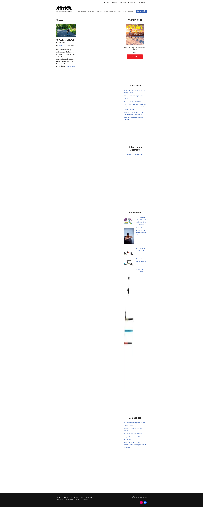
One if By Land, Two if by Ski (133, 101)
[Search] (104, 2)
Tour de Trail (131, 2)
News (124, 11)
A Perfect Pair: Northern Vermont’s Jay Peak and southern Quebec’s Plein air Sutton (135, 107)
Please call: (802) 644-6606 (135, 154)
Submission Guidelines (72, 500)
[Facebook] (145, 502)
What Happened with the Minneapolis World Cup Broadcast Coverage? (135, 445)
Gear (119, 11)
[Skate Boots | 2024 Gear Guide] (129, 252)
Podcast (114, 2)
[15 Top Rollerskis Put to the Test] (66, 30)
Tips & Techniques (110, 11)
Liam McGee (61, 46)
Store (108, 2)
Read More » (71, 66)
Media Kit (60, 500)
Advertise (89, 497)
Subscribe (131, 11)
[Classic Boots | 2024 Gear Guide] (129, 263)
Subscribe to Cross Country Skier (73, 497)
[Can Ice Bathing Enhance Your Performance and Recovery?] (129, 237)
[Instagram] (141, 502)
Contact (84, 500)
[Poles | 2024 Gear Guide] (129, 330)
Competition (91, 11)
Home (59, 497)
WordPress (71, 509)
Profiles (99, 11)
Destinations (82, 11)
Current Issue (122, 2)
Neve (58, 509)
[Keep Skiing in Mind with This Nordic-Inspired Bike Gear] (129, 221)
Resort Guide (141, 11)
